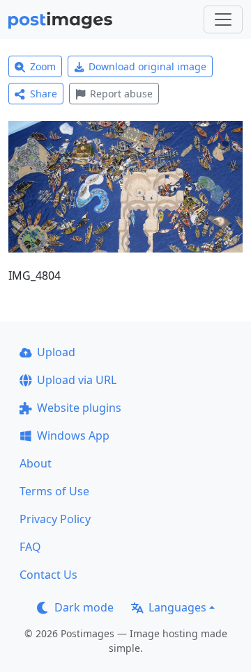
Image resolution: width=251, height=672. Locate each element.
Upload (56, 352)
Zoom (43, 66)
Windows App (73, 435)
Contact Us (48, 574)
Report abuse (121, 93)
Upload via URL (76, 379)
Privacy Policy (55, 519)
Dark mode (84, 607)
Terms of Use (54, 491)
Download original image (147, 66)
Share (43, 93)
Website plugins (79, 407)
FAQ (30, 546)
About (36, 463)
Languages (177, 607)
